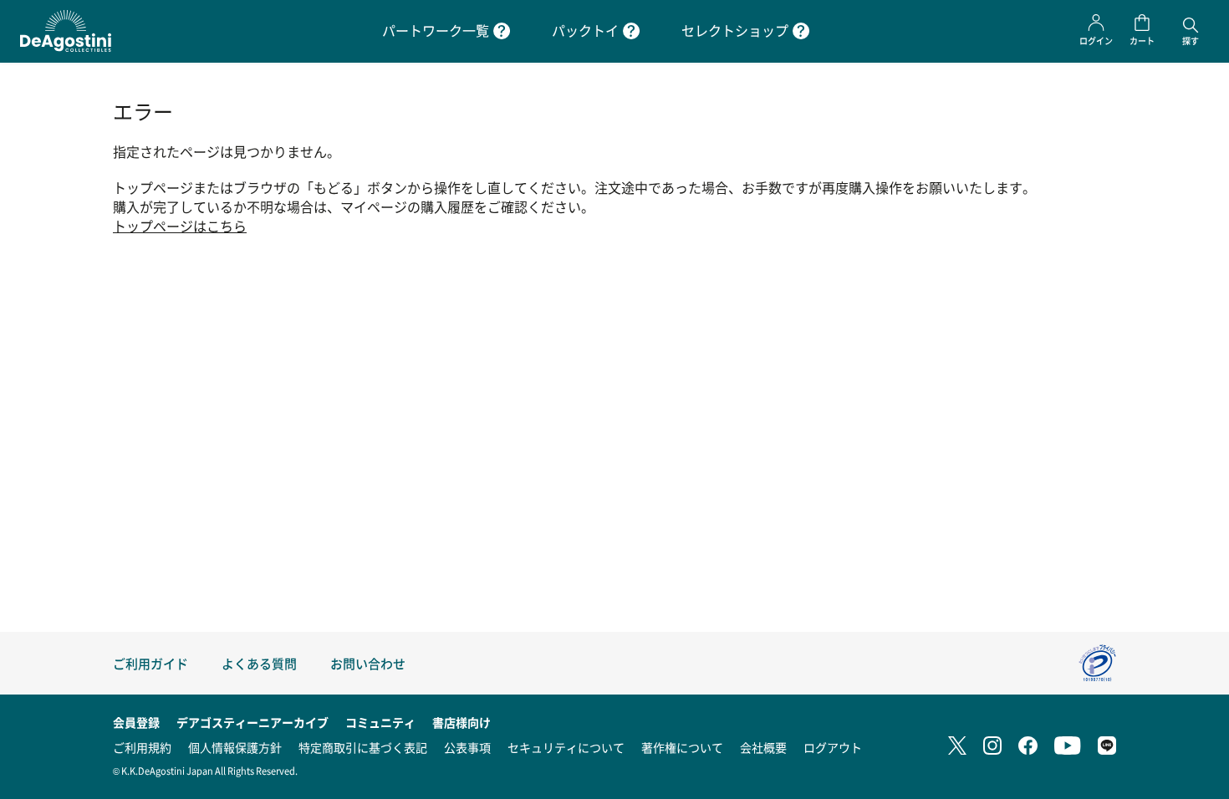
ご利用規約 (142, 747)
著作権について (682, 747)
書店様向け (461, 722)
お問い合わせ (367, 663)
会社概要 (763, 747)
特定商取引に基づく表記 (362, 747)
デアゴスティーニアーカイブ (252, 722)
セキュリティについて (566, 747)
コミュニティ (380, 722)
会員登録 (136, 722)
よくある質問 (259, 663)
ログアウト (832, 747)
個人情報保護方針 (235, 747)
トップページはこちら (180, 226)
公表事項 (467, 747)
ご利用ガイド (150, 663)
